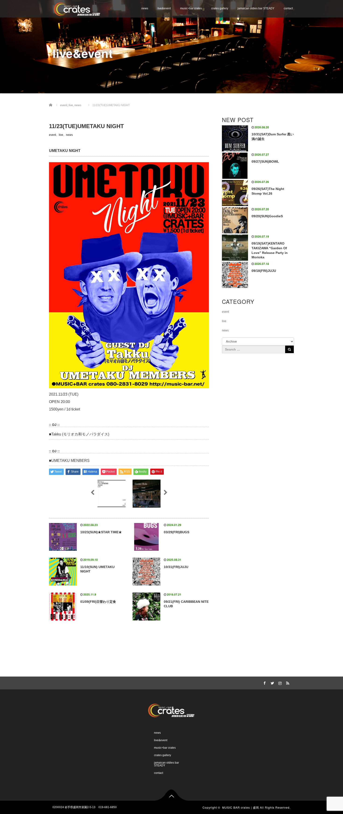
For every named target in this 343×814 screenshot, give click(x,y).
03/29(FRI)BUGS (176, 532)
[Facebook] (263, 682)
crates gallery (219, 8)
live (61, 135)
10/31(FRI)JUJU (176, 567)
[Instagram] (279, 682)
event (52, 135)
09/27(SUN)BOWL (265, 161)
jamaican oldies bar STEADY (256, 8)
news (144, 8)
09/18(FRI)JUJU (264, 271)
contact (288, 8)
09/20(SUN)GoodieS (267, 216)
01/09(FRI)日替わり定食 (98, 601)
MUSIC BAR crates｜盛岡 (240, 807)
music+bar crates (191, 8)
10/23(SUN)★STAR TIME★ (101, 532)
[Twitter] (271, 682)
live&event (164, 8)
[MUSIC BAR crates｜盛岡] (77, 8)
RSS (287, 682)
